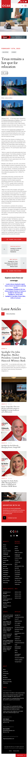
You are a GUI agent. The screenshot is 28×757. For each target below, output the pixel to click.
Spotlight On (17, 615)
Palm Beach (5, 570)
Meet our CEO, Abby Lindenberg (7, 682)
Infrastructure (18, 640)
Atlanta (4, 544)
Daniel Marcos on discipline (7, 592)
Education (17, 631)
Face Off (17, 619)
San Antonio (5, 52)
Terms (10, 750)
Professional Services (19, 642)
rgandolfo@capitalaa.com (9, 730)
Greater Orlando (6, 556)
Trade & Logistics (18, 659)
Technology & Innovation (18, 655)
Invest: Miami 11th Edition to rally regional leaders (14, 692)
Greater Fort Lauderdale (5, 553)
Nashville (5, 566)
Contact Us (5, 671)
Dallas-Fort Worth (7, 550)
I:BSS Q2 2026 (18, 592)
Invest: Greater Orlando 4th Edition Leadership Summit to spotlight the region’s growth (13, 695)
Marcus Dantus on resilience (7, 606)
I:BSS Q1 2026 (18, 594)
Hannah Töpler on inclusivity (7, 603)
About (4, 669)
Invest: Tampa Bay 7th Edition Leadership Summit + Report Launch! (8, 630)
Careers (4, 675)
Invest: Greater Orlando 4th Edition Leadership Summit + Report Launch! (8, 617)
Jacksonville (5, 560)
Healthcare (17, 638)
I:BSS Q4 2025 (18, 596)
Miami (4, 562)
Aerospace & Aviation (19, 627)
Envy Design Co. (20, 748)
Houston (5, 558)
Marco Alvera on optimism (6, 596)
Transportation (18, 661)
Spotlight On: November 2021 (15, 293)
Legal (16, 644)
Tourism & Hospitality (19, 657)
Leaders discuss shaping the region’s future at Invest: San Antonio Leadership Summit (15, 286)
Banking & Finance (19, 629)
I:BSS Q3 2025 (18, 598)
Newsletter (5, 677)
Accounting (17, 625)
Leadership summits (19, 617)
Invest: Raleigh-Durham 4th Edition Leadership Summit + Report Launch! (8, 642)
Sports (16, 652)
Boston (4, 546)
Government (17, 636)
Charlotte (5, 548)
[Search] (22, 5)
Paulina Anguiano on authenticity (7, 599)
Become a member (7, 679)
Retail (16, 650)
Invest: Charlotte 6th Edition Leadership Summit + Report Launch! (7, 636)
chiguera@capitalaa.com (8, 720)
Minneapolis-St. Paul (7, 564)
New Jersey (5, 568)
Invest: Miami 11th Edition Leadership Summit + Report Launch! (7, 623)
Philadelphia (5, 572)
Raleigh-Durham (6, 576)
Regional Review (18, 621)
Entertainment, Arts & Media (19, 634)
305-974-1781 (6, 722)
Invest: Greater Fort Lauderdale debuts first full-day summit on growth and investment (13, 699)
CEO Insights (17, 623)
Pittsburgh (5, 574)
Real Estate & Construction (18, 647)
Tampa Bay (5, 582)
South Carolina (6, 580)
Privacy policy (16, 750)
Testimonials (5, 673)
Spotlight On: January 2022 (15, 294)
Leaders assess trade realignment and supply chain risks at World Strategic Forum (13, 712)
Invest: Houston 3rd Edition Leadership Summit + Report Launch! (7, 649)
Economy (14, 52)
